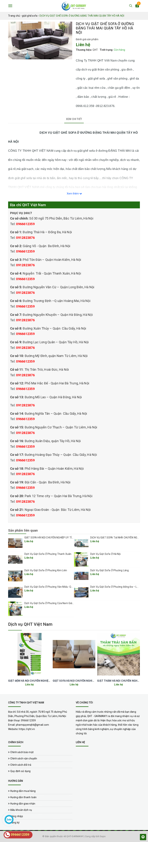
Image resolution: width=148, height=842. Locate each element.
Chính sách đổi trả (20, 764)
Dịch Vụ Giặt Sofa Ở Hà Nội (105, 553)
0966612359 (25, 224)
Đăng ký (14, 822)
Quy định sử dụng (20, 771)
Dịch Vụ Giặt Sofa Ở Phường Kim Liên (45, 570)
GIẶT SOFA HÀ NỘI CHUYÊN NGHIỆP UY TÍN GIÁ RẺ (53, 537)
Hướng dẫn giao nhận (22, 803)
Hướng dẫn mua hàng (23, 791)
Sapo (103, 836)
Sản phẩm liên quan (23, 530)
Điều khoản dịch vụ (21, 809)
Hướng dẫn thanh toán (23, 797)
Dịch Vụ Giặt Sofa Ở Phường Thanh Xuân (47, 553)
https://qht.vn (27, 729)
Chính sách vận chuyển (23, 758)
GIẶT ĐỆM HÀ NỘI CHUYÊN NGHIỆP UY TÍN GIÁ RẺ (38, 680)
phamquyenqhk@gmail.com (32, 724)
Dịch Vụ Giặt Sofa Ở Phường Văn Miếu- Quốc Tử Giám (55, 586)
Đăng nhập (16, 816)
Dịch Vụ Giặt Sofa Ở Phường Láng (109, 570)
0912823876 (25, 238)
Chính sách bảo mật (22, 752)
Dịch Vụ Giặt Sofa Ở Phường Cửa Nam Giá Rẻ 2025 (53, 603)
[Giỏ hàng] (137, 6)
